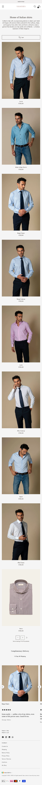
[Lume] (21, 334)
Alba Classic (21, 563)
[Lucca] (21, 70)
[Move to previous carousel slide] (2, 687)
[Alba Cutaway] (21, 399)
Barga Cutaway (21, 299)
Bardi (21, 497)
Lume (21, 365)
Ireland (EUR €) (7, 772)
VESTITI (12, 775)
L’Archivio (4, 762)
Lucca (21, 101)
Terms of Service (6, 759)
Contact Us (5, 746)
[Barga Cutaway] (21, 268)
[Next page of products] (26, 638)
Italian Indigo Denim (21, 167)
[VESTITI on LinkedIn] (9, 737)
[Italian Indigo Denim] (21, 136)
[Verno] (21, 597)
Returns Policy (6, 753)
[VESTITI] (21, 6)
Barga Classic (21, 233)
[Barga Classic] (21, 202)
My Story (4, 765)
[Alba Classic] (21, 531)
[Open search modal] (35, 6)
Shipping (4, 749)
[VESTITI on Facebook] (3, 737)
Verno (21, 629)
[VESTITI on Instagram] (6, 737)
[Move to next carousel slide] (39, 687)
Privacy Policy (5, 756)
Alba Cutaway (21, 431)
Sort (23, 37)
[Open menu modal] (3, 6)
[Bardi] (21, 465)
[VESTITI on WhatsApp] (13, 737)
